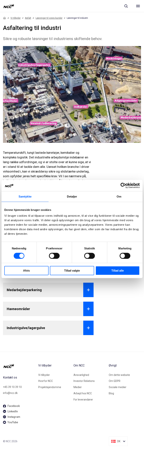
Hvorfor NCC (45, 380)
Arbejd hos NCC (83, 393)
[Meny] (138, 6)
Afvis (26, 270)
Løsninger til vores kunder (49, 18)
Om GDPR (114, 380)
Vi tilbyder (15, 18)
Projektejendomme (49, 387)
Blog (111, 393)
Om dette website (119, 374)
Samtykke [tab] (25, 196)
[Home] (4, 18)
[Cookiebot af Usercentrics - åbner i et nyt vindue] (123, 185)
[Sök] (126, 6)
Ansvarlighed (81, 374)
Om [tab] (119, 196)
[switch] (54, 256)
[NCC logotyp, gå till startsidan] (9, 6)
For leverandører (83, 399)
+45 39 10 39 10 (12, 386)
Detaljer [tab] (72, 196)
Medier (78, 387)
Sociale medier (117, 387)
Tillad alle (117, 270)
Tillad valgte (72, 270)
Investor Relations (84, 380)
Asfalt (28, 18)
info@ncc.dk (10, 392)
